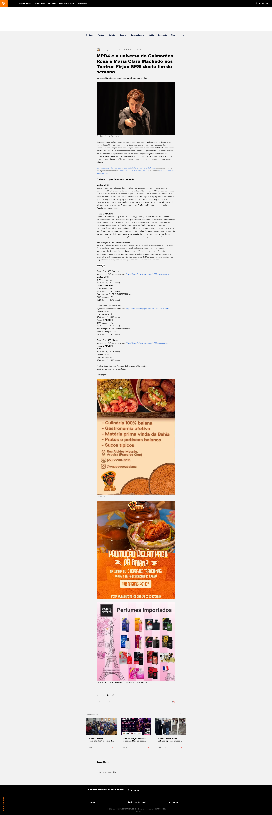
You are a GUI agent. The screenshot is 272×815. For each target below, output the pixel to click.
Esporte (123, 35)
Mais (173, 35)
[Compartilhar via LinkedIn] (108, 695)
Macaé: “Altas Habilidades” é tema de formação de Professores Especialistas (101, 740)
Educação (162, 35)
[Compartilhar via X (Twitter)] (103, 695)
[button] (183, 35)
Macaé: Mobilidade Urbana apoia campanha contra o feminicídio (170, 740)
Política (101, 35)
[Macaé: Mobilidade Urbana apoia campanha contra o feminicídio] (170, 726)
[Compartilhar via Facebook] (98, 695)
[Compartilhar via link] (113, 695)
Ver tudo (183, 714)
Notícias (89, 35)
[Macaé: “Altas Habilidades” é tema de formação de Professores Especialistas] (101, 726)
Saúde (151, 35)
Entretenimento (137, 35)
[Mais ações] (174, 49)
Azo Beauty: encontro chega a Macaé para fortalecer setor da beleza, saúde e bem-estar (134, 740)
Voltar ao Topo (3, 804)
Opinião (112, 35)
